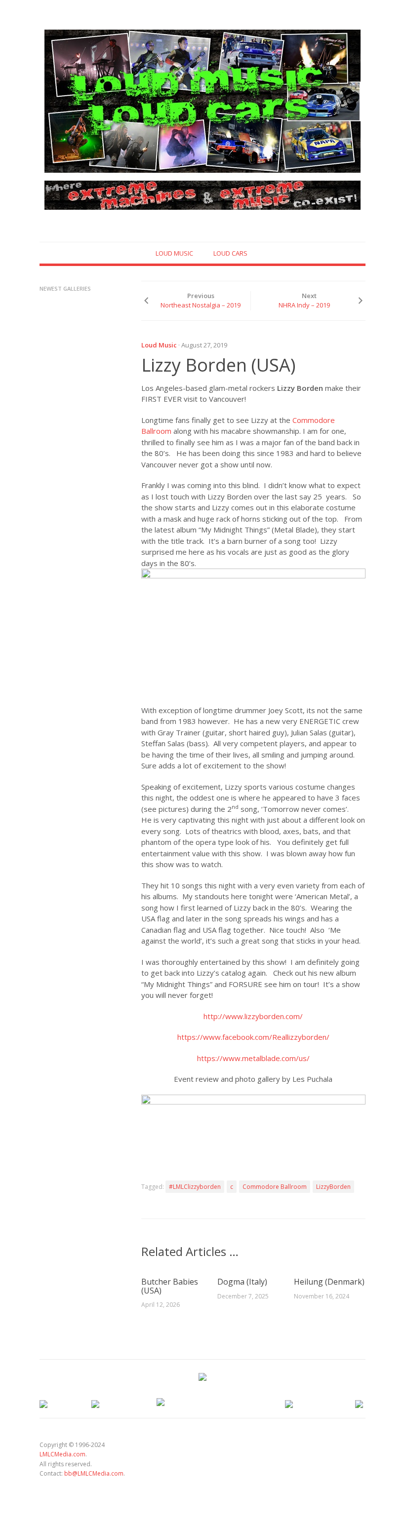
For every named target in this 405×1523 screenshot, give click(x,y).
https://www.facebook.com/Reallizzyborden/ (253, 1037)
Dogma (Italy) (242, 1281)
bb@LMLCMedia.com (93, 1473)
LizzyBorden (333, 1186)
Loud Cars (230, 253)
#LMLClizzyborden (195, 1186)
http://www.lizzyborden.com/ (253, 1016)
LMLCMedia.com (62, 1454)
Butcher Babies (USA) (169, 1286)
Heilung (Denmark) (329, 1281)
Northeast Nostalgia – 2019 (201, 305)
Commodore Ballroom (275, 1186)
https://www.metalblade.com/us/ (253, 1058)
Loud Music (174, 253)
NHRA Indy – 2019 (304, 305)
